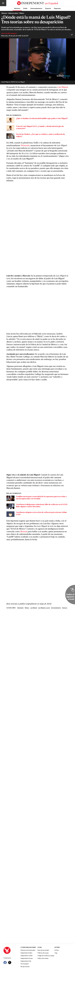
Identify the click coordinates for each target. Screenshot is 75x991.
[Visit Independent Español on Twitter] (9, 962)
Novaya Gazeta (25, 966)
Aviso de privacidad (43, 950)
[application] (37, 59)
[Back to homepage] (12, 950)
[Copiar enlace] (72, 35)
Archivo (56, 950)
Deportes (57, 8)
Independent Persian (27, 958)
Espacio (48, 8)
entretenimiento (56, 608)
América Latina (13, 13)
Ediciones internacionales (28, 950)
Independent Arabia (26, 953)
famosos (64, 608)
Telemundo (20, 608)
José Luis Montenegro (9, 33)
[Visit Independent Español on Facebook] (5, 962)
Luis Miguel (62, 87)
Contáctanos (7, 958)
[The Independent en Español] (37, 3)
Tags (55, 953)
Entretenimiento (36, 8)
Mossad (23, 532)
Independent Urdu (26, 961)
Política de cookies (43, 958)
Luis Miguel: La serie (44, 608)
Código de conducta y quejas (46, 955)
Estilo (25, 8)
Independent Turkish (26, 955)
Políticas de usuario (43, 953)
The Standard (24, 964)
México (22, 13)
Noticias (17, 8)
